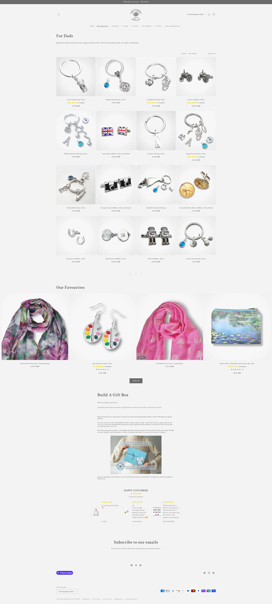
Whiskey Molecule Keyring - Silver (76, 154)
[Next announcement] (215, 2)
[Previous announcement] (57, 2)
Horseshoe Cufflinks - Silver (76, 259)
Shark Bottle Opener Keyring (156, 208)
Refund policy (86, 599)
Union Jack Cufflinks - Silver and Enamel (116, 154)
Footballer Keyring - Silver (156, 100)
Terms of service (107, 599)
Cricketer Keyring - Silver (156, 154)
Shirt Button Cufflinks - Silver (116, 259)
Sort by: (184, 54)
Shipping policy (118, 599)
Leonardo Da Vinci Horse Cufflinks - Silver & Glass (196, 208)
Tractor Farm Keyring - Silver (196, 259)
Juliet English (64, 599)
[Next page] (141, 273)
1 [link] (130, 273)
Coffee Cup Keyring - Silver (76, 100)
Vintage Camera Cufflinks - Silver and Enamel (116, 208)
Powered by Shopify (74, 599)
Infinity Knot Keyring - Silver (116, 100)
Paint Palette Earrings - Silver (102, 364)
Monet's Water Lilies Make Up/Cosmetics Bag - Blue (237, 364)
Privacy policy (96, 599)
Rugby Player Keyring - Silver (196, 154)
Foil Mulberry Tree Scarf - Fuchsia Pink (170, 364)
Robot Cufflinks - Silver (156, 259)
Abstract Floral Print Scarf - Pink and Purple (35, 364)
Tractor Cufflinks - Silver (196, 100)
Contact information (131, 599)
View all (136, 381)
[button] (58, 14)
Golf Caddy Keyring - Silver (76, 208)
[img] (136, 493)
